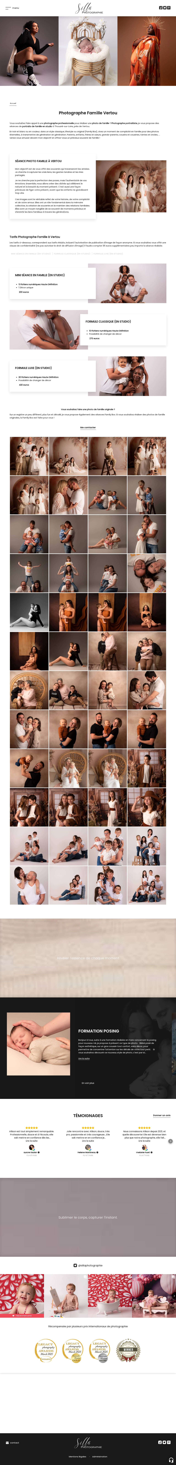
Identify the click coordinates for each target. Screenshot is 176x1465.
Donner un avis (161, 1115)
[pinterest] (168, 8)
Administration (99, 1456)
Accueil (13, 103)
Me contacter (88, 427)
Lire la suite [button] (32, 1140)
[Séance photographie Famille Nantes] (29, 456)
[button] (5, 1141)
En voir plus (88, 1083)
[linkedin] (168, 1443)
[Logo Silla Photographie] (89, 8)
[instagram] (165, 8)
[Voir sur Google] (31, 1147)
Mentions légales (77, 1456)
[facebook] (161, 8)
